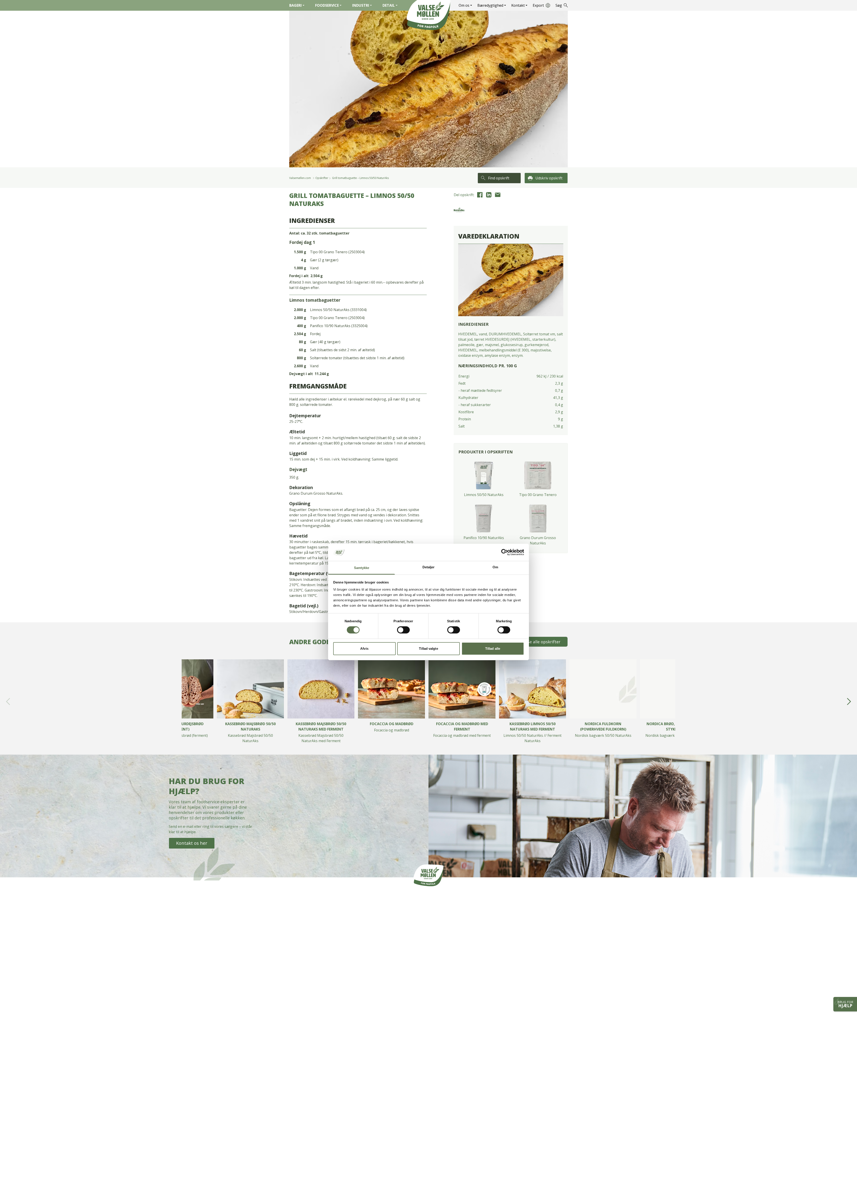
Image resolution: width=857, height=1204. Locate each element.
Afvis (364, 648)
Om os (464, 5)
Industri (360, 5)
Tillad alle (492, 648)
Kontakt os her (191, 843)
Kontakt (518, 5)
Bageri (295, 5)
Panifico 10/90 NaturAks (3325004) (339, 325)
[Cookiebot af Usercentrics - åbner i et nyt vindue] (504, 552)
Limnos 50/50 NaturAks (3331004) (338, 309)
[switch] (403, 629)
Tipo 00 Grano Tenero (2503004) (337, 251)
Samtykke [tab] (361, 568)
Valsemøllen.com (300, 178)
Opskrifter (321, 178)
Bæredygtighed (490, 5)
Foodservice (327, 5)
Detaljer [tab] (428, 567)
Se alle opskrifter (543, 641)
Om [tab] (495, 567)
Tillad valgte (428, 648)
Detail (389, 5)
